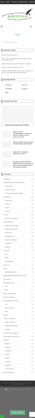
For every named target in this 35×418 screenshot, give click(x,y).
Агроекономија (18, 197)
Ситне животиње (19, 368)
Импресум (32, 1)
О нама (2, 1)
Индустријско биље (19, 236)
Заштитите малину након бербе (9, 55)
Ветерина (19, 343)
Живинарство (19, 351)
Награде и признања (19, 322)
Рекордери (19, 329)
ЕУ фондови (18, 250)
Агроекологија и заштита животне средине (18, 182)
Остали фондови (19, 261)
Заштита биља (19, 232)
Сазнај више (17, 412)
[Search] (33, 26)
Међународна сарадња (18, 282)
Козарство (19, 354)
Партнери (14, 1)
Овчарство (19, 358)
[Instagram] (25, 26)
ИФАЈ (19, 290)
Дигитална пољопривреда (19, 218)
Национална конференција (19, 325)
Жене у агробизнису (19, 318)
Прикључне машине (19, 307)
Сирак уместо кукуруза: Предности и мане (12, 67)
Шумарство (19, 247)
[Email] (28, 26)
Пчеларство (19, 361)
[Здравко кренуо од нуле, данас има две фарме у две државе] (6, 144)
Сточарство (18, 340)
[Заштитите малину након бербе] (17, 116)
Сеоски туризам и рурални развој (18, 336)
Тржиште (19, 207)
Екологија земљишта (19, 189)
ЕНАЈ (19, 286)
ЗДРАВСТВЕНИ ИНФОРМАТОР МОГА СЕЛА (18, 275)
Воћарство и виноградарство (19, 225)
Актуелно (18, 214)
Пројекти (18, 315)
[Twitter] (23, 26)
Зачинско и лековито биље (19, 229)
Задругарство (18, 265)
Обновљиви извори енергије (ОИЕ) (19, 193)
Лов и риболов (18, 279)
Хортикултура (19, 243)
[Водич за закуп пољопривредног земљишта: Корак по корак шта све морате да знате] (6, 134)
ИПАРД (19, 257)
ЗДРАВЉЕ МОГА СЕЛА (19, 272)
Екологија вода (19, 186)
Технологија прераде (18, 372)
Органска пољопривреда (18, 297)
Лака (19, 304)
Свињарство (19, 365)
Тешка (19, 311)
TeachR (21, 384)
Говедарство (19, 347)
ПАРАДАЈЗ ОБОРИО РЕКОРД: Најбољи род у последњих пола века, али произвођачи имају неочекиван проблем (23, 164)
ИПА (19, 254)
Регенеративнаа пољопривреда (18, 333)
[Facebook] (21, 26)
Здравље (18, 268)
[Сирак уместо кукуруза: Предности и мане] (6, 154)
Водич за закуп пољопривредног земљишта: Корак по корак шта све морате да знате (22, 134)
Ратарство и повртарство (19, 239)
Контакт (7, 1)
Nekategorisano (18, 179)
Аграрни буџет (19, 200)
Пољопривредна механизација (18, 300)
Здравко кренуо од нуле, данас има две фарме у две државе (16, 63)
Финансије (19, 211)
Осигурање (19, 204)
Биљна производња (18, 222)
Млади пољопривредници (18, 293)
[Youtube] (26, 26)
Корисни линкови (23, 1)
